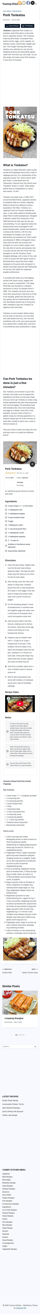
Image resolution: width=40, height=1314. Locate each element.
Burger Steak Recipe (10, 1100)
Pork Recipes (16, 11)
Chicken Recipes (8, 1189)
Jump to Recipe (13, 26)
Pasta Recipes (7, 1216)
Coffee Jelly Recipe (9, 1115)
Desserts (5, 1192)
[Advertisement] (20, 85)
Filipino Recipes (8, 1198)
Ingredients (6, 1207)
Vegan (4, 1246)
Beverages (6, 1180)
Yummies (9, 1022)
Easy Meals (7, 11)
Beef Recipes (7, 1177)
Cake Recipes (7, 1186)
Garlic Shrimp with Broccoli (12, 1111)
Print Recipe (29, 26)
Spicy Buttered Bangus (11, 1108)
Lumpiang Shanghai (14, 1018)
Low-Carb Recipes (9, 1210)
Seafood (5, 1234)
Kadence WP (21, 1308)
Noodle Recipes (8, 1213)
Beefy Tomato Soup (30, 971)
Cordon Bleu (7, 971)
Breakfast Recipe (9, 1183)
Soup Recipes (7, 1240)
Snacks (5, 1237)
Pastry (4, 1219)
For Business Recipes (10, 1204)
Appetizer (6, 1174)
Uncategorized (8, 1243)
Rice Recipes (7, 1225)
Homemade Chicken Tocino (13, 1104)
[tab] (16, 1034)
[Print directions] (32, 464)
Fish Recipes (7, 1201)
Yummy (7, 20)
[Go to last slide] (6, 1012)
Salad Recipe (7, 1228)
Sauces (5, 1231)
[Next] (34, 1012)
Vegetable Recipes (9, 1249)
